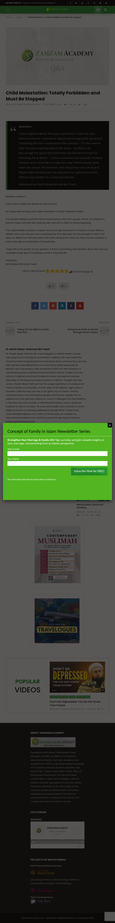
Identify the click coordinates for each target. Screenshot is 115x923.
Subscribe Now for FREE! (89, 471)
